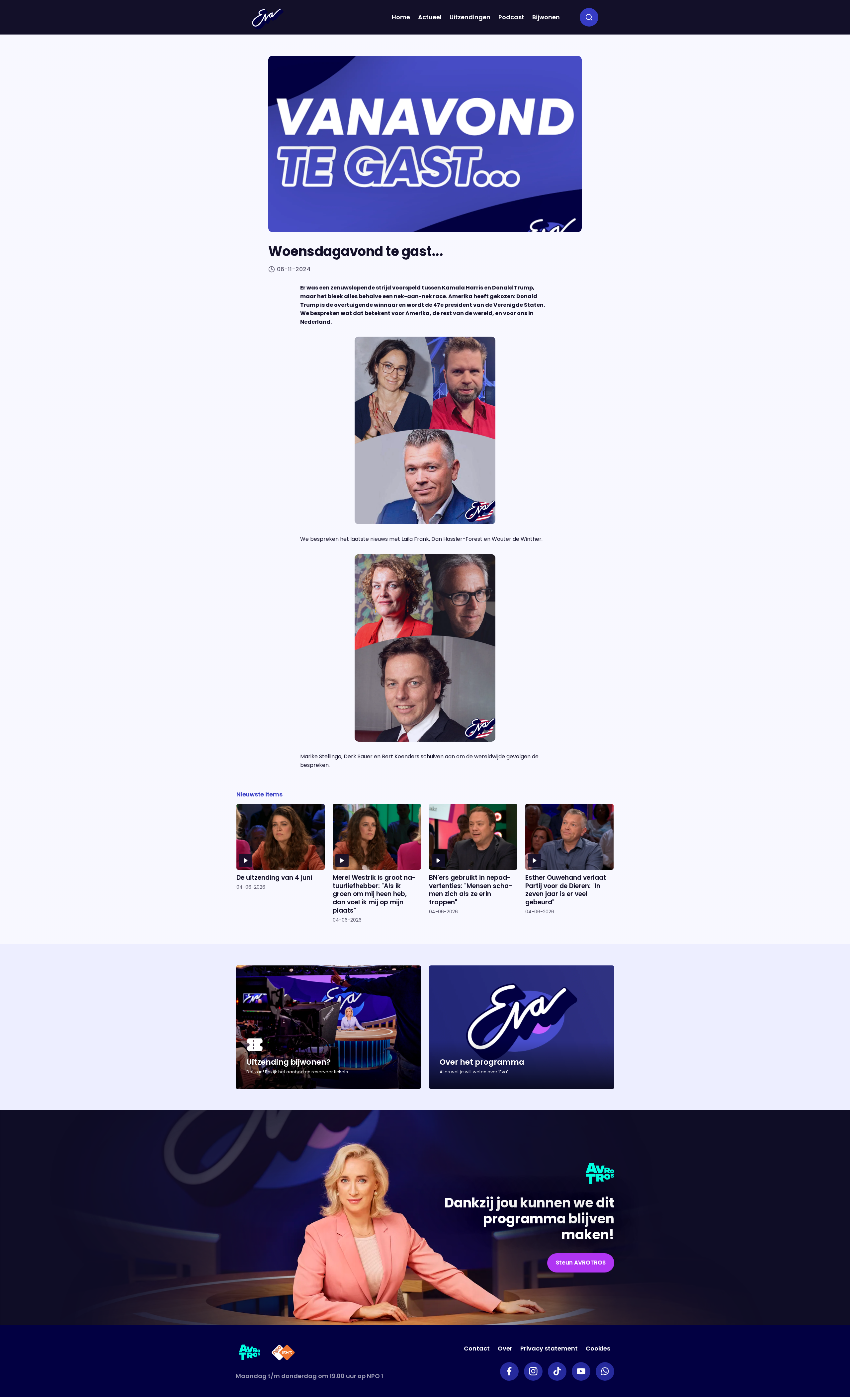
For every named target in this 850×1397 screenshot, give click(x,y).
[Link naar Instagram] (533, 1371)
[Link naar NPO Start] (283, 1353)
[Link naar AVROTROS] (250, 1353)
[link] (580, 1263)
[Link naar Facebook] (509, 1371)
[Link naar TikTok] (557, 1371)
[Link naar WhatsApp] (605, 1371)
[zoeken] (589, 17)
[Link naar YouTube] (581, 1371)
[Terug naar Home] (268, 19)
